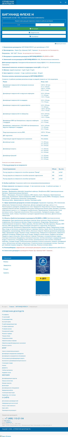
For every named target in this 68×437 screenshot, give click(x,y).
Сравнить (6, 273)
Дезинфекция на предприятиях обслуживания (14, 356)
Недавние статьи (6, 372)
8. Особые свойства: (8, 183)
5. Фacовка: (5, 70)
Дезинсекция (5, 385)
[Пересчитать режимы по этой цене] (50, 24)
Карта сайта (5, 408)
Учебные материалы (7, 370)
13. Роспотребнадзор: (9, 247)
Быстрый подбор (6, 321)
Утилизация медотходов (8, 392)
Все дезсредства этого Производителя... (48, 50)
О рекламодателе (45, 274)
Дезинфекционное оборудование (10, 388)
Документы (5, 367)
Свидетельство (34, 32)
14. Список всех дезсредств (11, 250)
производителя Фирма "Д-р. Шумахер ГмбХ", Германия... (36, 250)
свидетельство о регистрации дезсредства (28, 247)
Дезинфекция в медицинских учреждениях (13, 353)
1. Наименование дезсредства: (12, 47)
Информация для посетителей (10, 403)
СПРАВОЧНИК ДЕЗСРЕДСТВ (13, 311)
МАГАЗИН (6, 375)
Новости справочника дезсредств (10, 351)
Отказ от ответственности (8, 405)
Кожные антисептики (7, 380)
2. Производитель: (8, 50)
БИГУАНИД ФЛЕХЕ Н (22, 306)
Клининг (4, 365)
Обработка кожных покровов (9, 340)
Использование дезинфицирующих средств (13, 358)
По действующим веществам (9, 324)
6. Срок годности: (8, 73)
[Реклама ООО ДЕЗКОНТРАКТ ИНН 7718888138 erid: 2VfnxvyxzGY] (43, 285)
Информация (7, 258)
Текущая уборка (6, 336)
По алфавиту (5, 314)
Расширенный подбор (7, 331)
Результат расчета (7, 345)
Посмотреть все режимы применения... (12, 162)
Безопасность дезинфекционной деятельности (14, 360)
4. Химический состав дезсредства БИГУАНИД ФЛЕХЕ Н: (20, 59)
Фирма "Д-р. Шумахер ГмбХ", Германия (26, 50)
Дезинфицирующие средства (9, 378)
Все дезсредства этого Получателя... (31, 53)
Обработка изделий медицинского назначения (14, 343)
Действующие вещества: (10, 62)
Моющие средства (6, 383)
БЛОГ (4, 348)
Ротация (5, 269)
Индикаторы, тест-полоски (9, 395)
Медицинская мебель (7, 390)
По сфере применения (8, 326)
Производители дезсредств (9, 410)
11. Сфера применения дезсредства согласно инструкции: (20, 203)
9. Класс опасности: (8, 186)
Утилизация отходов (7, 363)
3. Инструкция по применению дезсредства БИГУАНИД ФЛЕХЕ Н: (22, 56)
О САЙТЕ (5, 397)
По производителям (7, 319)
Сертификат (34, 36)
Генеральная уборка (7, 338)
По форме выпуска (7, 328)
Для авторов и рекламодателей (10, 401)
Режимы (5, 262)
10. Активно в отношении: (10, 189)
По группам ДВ (6, 317)
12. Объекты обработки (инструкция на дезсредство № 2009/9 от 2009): (24, 218)
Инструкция (34, 28)
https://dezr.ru (7, 420)
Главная (11, 306)
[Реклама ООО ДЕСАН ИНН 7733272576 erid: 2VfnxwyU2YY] (43, 265)
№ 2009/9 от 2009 (48, 56)
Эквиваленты (7, 265)
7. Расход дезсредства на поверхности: (14, 165)
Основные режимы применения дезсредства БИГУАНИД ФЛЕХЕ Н (22, 76)
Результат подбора (7, 333)
